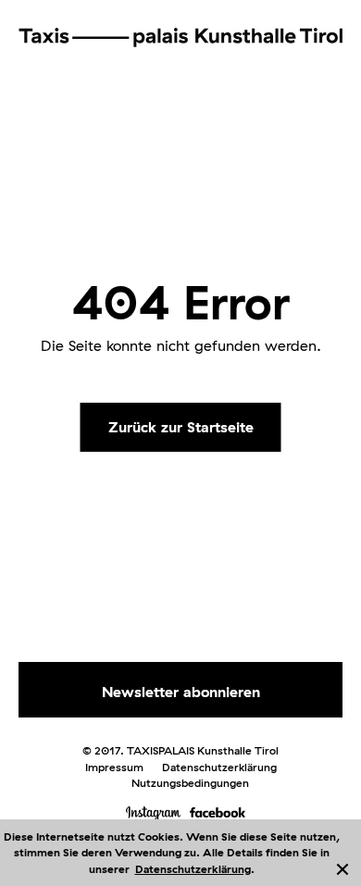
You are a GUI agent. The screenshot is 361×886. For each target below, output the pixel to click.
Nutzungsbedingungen (190, 783)
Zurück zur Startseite (181, 427)
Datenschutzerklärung (193, 869)
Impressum (114, 767)
